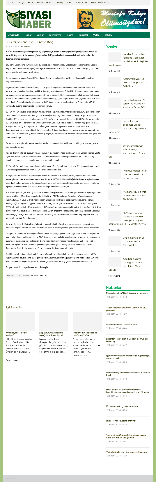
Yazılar (40, 35)
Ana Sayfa (13, 35)
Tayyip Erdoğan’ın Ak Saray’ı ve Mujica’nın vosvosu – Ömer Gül (134, 104)
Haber (28, 35)
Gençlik (50, 3)
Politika (10, 3)
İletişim (108, 35)
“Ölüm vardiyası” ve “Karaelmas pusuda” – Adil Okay (135, 82)
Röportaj (83, 35)
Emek (30, 3)
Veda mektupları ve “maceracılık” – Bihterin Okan (134, 241)
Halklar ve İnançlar (100, 3)
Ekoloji (60, 3)
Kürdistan (11, 276)
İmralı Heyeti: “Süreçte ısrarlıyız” (121, 421)
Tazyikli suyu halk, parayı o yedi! (121, 325)
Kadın (40, 3)
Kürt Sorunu (24, 276)
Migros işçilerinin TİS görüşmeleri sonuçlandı (127, 293)
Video (96, 35)
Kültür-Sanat (81, 3)
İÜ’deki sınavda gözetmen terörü (122, 407)
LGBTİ (69, 3)
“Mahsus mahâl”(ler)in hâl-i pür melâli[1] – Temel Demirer (135, 174)
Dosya (70, 35)
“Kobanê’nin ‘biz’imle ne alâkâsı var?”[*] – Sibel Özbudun (134, 195)
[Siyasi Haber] (28, 19)
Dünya (21, 3)
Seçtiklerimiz (55, 35)
